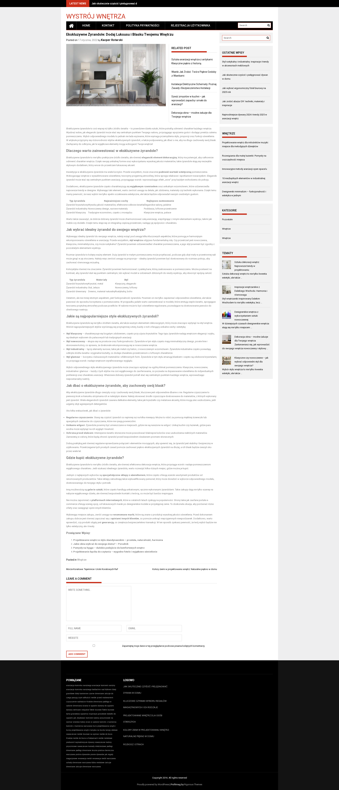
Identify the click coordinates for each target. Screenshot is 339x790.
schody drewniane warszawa (78, 762)
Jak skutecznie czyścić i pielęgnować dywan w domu (122, 3)
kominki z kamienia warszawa (79, 726)
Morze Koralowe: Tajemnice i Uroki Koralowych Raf (92, 569)
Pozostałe (227, 219)
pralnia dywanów (83, 754)
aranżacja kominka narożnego (78, 685)
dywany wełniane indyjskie (77, 710)
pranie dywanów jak (98, 754)
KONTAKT (108, 25)
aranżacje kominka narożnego (78, 689)
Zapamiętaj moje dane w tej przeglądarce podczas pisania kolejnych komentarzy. (163, 646)
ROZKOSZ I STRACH (133, 744)
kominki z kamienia (108, 722)
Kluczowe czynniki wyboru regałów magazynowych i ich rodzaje (145, 704)
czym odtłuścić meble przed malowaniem (95, 697)
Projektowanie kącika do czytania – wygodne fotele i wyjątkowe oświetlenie (115, 551)
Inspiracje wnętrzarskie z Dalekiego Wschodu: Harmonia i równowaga (250, 291)
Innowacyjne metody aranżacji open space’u (244, 169)
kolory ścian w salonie (89, 722)
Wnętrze (82, 559)
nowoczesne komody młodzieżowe (91, 746)
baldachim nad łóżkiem (102, 689)
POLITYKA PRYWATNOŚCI (142, 25)
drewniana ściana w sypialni (85, 706)
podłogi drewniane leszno (86, 750)
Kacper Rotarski (112, 40)
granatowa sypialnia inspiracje (84, 714)
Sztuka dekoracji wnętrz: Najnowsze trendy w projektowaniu (247, 266)
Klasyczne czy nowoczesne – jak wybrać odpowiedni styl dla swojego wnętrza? (251, 361)
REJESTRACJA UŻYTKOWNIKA (190, 25)
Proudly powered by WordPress (153, 784)
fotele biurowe (96, 710)
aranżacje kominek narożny (103, 685)
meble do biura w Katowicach (85, 738)
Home (86, 25)
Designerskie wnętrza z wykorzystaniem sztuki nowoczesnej (246, 316)
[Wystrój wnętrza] (71, 25)
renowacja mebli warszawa (104, 758)
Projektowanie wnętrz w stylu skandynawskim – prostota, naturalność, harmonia (118, 540)
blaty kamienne (81, 693)
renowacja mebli (85, 758)
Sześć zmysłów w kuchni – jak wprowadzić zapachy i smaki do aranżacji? (189, 100)
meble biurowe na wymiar (88, 734)
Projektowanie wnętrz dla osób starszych (142, 718)
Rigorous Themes (193, 784)
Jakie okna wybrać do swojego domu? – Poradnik (100, 544)
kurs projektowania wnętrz (104, 726)
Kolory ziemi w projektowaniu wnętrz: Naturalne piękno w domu (184, 569)
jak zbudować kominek (83, 718)
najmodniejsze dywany (84, 742)
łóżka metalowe (98, 762)
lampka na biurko (97, 730)
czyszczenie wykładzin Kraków (79, 702)
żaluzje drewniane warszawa (88, 766)
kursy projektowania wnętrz (78, 730)
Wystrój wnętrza (95, 16)
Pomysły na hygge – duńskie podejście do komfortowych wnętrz (109, 547)
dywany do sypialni (106, 706)
